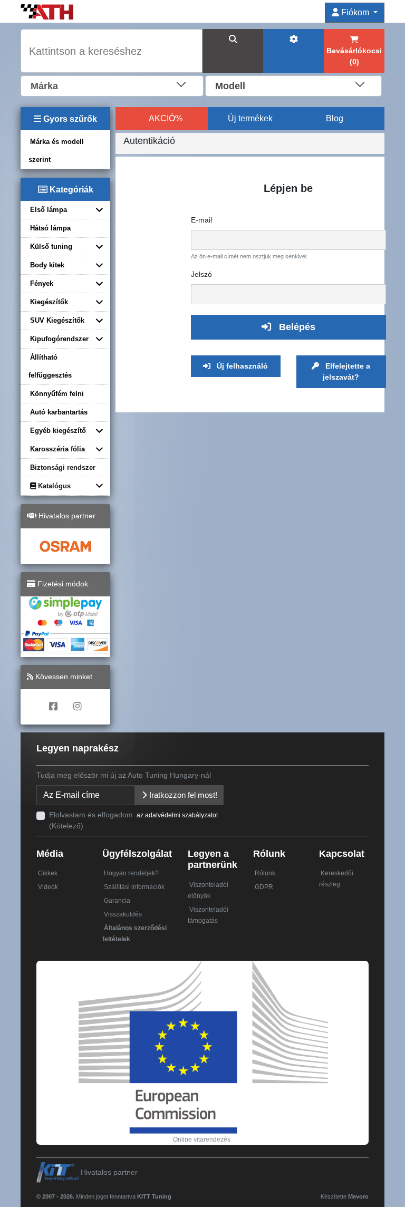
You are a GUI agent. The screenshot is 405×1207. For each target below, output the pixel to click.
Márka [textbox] (44, 86)
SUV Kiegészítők (57, 320)
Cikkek (47, 873)
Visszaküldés (123, 914)
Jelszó (201, 274)
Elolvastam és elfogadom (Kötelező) (133, 820)
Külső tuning (51, 246)
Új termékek (250, 118)
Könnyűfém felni (57, 394)
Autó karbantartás (59, 412)
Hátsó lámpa (50, 228)
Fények (41, 283)
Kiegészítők (49, 302)
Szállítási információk (134, 887)
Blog (334, 118)
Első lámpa (48, 210)
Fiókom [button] (355, 12)
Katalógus (53, 486)
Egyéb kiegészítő (58, 430)
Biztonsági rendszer (62, 467)
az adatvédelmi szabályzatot (177, 815)
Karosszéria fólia (57, 449)
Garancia (117, 900)
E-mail (201, 220)
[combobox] (112, 85)
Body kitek (47, 265)
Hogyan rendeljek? (131, 873)
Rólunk (265, 873)
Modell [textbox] (230, 86)
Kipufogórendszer (59, 339)
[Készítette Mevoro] (174, 1191)
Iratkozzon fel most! (182, 794)
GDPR (264, 887)
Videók (48, 887)
